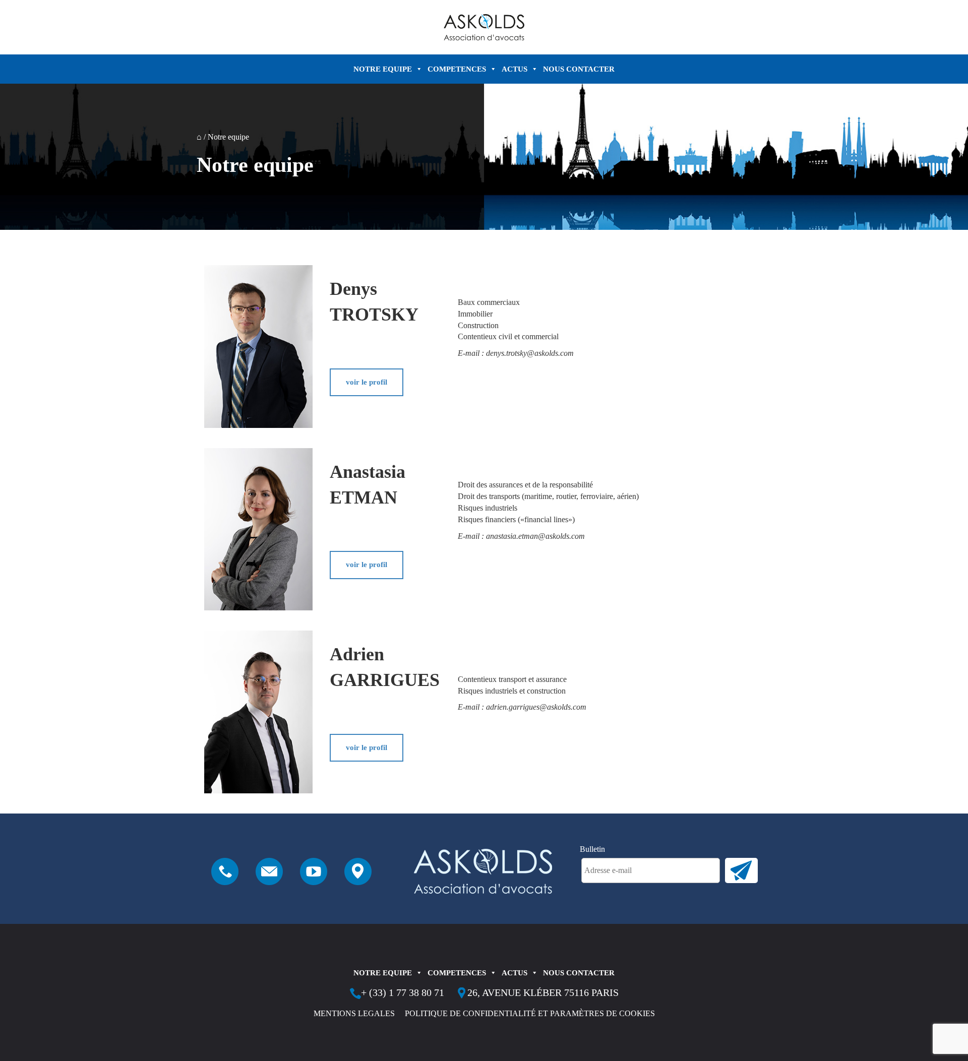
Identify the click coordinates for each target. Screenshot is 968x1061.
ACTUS (514, 69)
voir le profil (366, 382)
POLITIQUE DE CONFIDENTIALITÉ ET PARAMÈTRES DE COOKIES (530, 1013)
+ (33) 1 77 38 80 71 (402, 992)
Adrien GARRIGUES (383, 667)
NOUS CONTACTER (579, 69)
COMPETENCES (457, 69)
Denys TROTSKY (374, 302)
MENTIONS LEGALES (354, 1013)
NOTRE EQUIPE (382, 69)
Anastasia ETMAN (367, 485)
